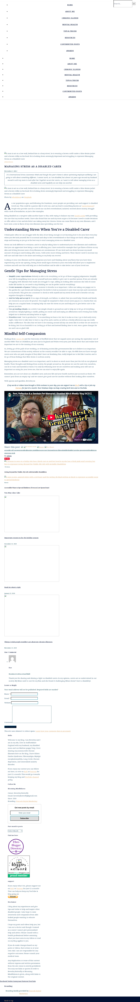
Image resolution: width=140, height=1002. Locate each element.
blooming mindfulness (33, 450)
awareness (8, 162)
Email (7, 698)
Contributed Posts (70, 44)
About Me (70, 11)
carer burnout (48, 450)
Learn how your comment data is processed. (53, 731)
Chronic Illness (70, 18)
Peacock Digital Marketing (26, 801)
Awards (70, 51)
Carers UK (20, 339)
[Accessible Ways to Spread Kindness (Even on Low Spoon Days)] (51, 480)
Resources (70, 38)
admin (9, 456)
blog (25, 450)
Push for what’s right (12, 587)
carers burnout (88, 206)
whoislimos (16, 197)
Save (8, 458)
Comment (8, 722)
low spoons (80, 450)
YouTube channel (32, 777)
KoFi (26, 771)
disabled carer (72, 450)
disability (65, 450)
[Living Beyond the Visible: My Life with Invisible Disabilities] (51, 464)
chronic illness (57, 450)
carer (42, 450)
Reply (28, 674)
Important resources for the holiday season (21, 538)
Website (7, 703)
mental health (88, 450)
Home (70, 5)
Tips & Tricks (70, 31)
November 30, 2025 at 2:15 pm (17, 674)
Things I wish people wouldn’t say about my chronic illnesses (28, 642)
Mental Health (70, 24)
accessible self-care (10, 450)
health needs (80, 216)
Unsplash (28, 197)
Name (7, 694)
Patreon (33, 771)
